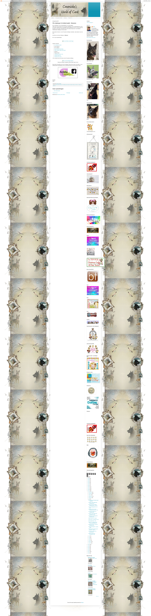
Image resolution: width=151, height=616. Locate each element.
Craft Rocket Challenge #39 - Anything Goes (93, 516)
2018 (89, 489)
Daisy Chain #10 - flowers (92, 518)
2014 (89, 547)
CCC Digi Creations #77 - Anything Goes (92, 512)
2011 (89, 551)
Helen (94, 26)
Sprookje (94, 566)
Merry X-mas (95, 558)
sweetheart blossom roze (58, 54)
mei (89, 537)
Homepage (68, 92)
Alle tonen (97, 596)
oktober (90, 494)
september (90, 496)
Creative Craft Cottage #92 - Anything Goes (92, 503)
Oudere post (81, 92)
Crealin (89, 573)
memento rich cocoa (57, 56)
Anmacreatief (57, 84)
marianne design (72, 84)
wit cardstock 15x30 (57, 45)
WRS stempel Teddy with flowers (60, 50)
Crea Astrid (90, 565)
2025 (89, 479)
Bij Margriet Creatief (91, 557)
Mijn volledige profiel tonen (91, 37)
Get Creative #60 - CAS (92, 520)
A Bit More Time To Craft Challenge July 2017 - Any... (93, 509)
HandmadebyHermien (91, 588)
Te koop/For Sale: (59, 17)
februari (90, 541)
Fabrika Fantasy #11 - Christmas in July (91, 534)
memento (76, 84)
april (89, 538)
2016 (89, 544)
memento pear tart (57, 55)
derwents (60, 84)
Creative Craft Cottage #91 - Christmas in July (92, 514)
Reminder (94, 589)
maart (90, 540)
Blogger (82, 602)
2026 (89, 478)
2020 (89, 486)
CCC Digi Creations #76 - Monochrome (92, 531)
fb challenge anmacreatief (66, 84)
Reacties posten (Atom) (61, 94)
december (90, 492)
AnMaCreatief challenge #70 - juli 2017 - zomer (93, 529)
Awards (65, 17)
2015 (89, 546)
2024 (89, 481)
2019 (89, 488)
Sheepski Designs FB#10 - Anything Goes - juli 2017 (92, 505)
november (90, 493)
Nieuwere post (55, 92)
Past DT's (70, 17)
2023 (89, 482)
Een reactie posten (57, 90)
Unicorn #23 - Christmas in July (93, 519)
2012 (89, 550)
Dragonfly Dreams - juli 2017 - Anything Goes (93, 525)
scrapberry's (80, 84)
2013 (89, 548)
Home (53, 17)
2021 (89, 485)
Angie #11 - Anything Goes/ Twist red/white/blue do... (92, 523)
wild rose (54, 85)
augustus (90, 497)
